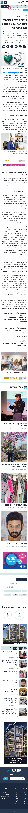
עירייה (21, 7)
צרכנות (16, 798)
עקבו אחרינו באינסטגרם (5, 796)
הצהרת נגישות (5, 792)
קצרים (16, 803)
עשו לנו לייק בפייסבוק (5, 798)
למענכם (15, 594)
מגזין (25, 798)
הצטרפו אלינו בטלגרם (5, 794)
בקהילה (25, 792)
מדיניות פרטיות (5, 791)
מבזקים (25, 10)
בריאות (21, 5)
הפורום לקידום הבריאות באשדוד (12, 591)
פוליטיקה (16, 7)
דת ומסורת (12, 7)
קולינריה (16, 800)
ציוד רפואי (8, 594)
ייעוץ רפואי (23, 594)
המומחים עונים (16, 791)
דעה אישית (16, 796)
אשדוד (24, 591)
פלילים (17, 5)
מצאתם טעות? (21, 580)
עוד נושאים (6, 6)
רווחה (16, 794)
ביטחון (25, 5)
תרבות (25, 794)
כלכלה (13, 5)
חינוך (25, 7)
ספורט (25, 796)
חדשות (25, 791)
